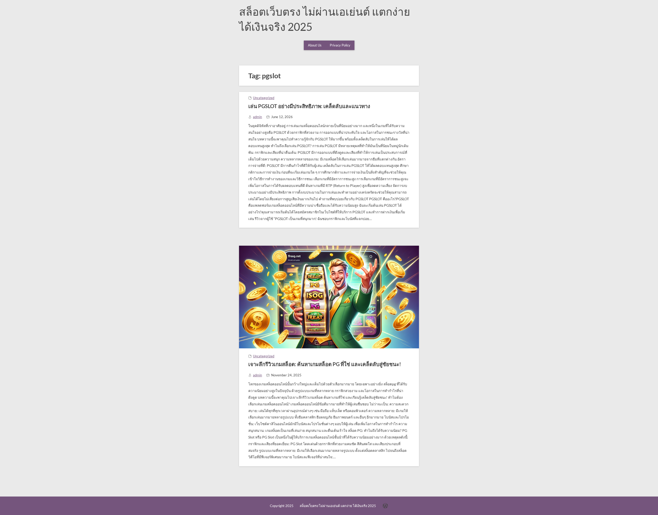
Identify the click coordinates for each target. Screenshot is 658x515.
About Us (315, 45)
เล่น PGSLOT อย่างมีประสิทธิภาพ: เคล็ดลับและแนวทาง (309, 106)
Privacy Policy (340, 45)
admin (257, 117)
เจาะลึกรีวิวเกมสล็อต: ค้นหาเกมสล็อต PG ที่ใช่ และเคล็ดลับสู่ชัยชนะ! (324, 364)
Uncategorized (263, 98)
